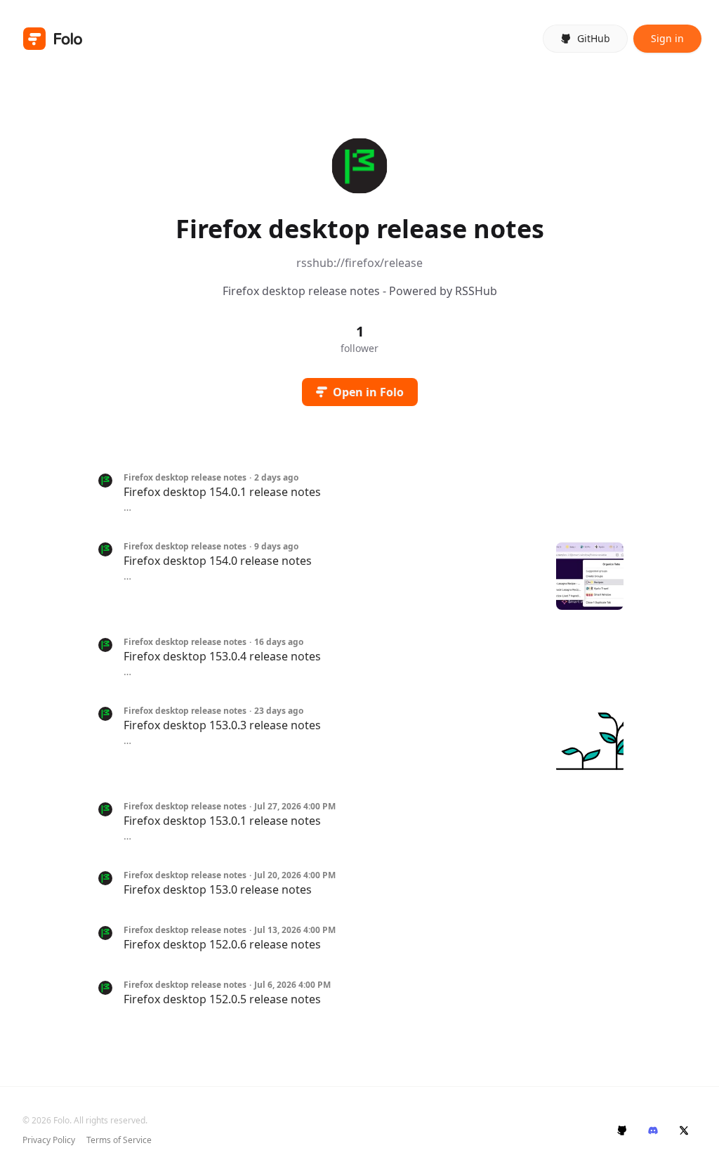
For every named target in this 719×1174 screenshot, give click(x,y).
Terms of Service (119, 1140)
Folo (61, 1120)
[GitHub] (622, 1130)
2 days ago (276, 477)
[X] (684, 1130)
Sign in (667, 38)
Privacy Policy (48, 1140)
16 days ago (278, 642)
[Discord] (653, 1130)
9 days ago (276, 546)
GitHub (593, 38)
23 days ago (278, 711)
